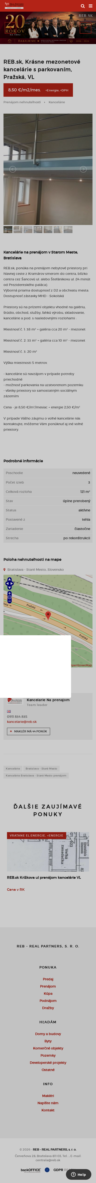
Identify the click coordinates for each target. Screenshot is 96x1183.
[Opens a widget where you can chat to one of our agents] (78, 1175)
